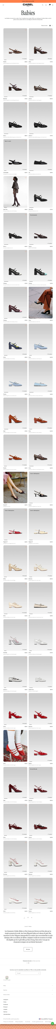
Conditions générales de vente (37, 1021)
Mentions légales (48, 1021)
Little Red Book (6, 1014)
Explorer (5, 990)
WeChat (5, 1011)
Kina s (7, 246)
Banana (7, 98)
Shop (4, 985)
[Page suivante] (31, 917)
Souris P (7, 505)
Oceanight (8, 172)
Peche (7, 61)
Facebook (5, 1004)
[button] (3, 5)
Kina (32, 357)
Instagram (5, 999)
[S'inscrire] (38, 973)
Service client (6, 994)
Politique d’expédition (19, 1021)
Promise (7, 652)
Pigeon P (7, 542)
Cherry (7, 283)
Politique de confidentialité (8, 1021)
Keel (6, 431)
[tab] (5, 244)
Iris (32, 172)
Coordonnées (27, 1021)
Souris (32, 505)
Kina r (7, 135)
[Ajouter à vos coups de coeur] (25, 30)
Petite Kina (33, 689)
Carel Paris (6, 1018)
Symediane (17, 1018)
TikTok (4, 1002)
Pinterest (5, 1006)
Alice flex (33, 209)
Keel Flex (7, 209)
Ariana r (33, 135)
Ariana (32, 98)
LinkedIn (5, 1009)
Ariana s (7, 689)
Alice (32, 61)
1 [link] (24, 917)
